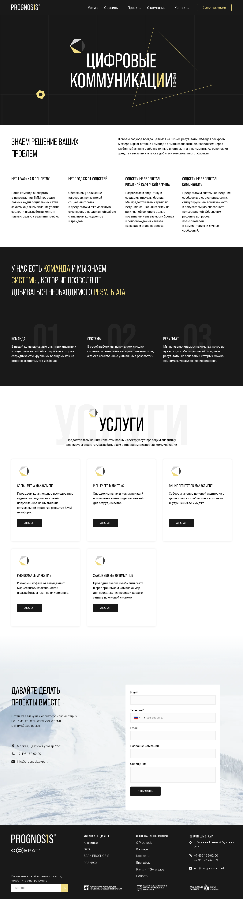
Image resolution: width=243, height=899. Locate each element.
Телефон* (137, 710)
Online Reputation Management (191, 485)
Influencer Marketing (108, 485)
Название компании (144, 746)
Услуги (93, 8)
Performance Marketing (34, 575)
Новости (142, 876)
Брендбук (143, 862)
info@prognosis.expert (32, 761)
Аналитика (91, 843)
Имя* (134, 692)
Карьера (142, 849)
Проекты (134, 8)
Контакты (181, 8)
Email (133, 728)
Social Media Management (35, 485)
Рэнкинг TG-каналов (150, 869)
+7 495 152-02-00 (29, 754)
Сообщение (138, 764)
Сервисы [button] (111, 8)
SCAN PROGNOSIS (96, 856)
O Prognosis (144, 842)
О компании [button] (156, 8)
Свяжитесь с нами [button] (214, 7)
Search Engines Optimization (113, 575)
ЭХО (87, 849)
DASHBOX (90, 863)
